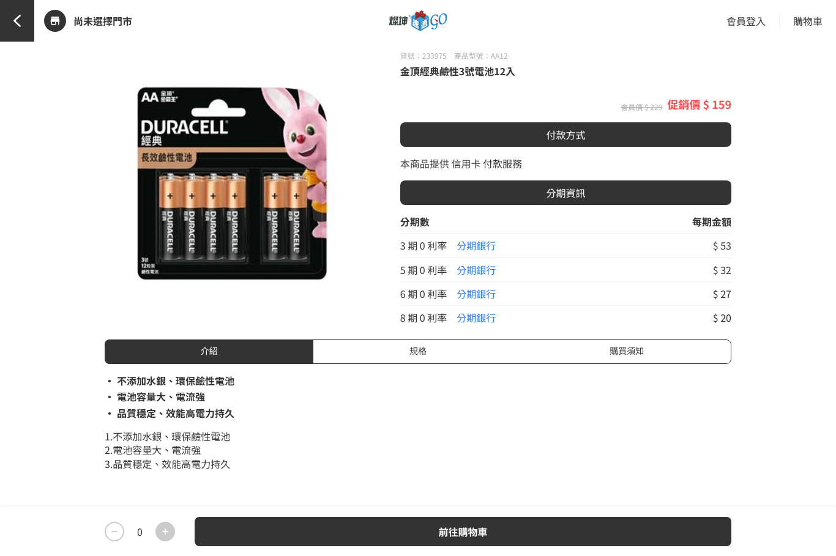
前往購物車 (462, 531)
